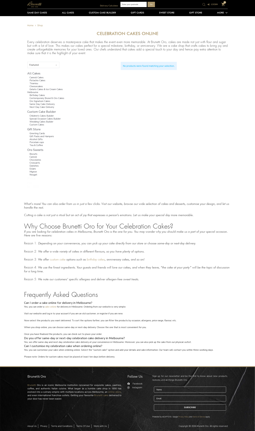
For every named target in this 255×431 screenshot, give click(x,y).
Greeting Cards (37, 133)
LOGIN (214, 4)
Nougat (33, 174)
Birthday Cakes (37, 95)
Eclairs (33, 168)
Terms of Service (199, 417)
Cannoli (33, 156)
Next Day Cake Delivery (42, 107)
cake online (50, 306)
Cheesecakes (36, 86)
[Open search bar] (203, 4)
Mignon (33, 171)
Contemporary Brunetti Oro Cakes (47, 98)
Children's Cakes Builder (42, 115)
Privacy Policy (183, 417)
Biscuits (33, 153)
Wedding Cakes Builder (41, 121)
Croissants (35, 162)
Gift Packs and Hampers (42, 136)
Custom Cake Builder (102, 12)
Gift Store (195, 12)
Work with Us (100, 426)
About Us (32, 426)
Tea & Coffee (36, 145)
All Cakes (68, 12)
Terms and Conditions (61, 426)
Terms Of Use (83, 426)
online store (114, 391)
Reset (36, 186)
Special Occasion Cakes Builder (45, 118)
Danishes (34, 165)
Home (30, 25)
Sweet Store (166, 12)
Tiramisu (34, 83)
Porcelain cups (37, 142)
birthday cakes (96, 259)
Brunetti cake (101, 395)
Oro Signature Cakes (40, 101)
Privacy (43, 426)
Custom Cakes (37, 124)
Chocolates (35, 159)
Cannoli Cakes (37, 77)
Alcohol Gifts (36, 139)
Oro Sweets (35, 150)
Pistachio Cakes (37, 80)
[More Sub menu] (226, 13)
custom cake (58, 259)
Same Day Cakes (37, 12)
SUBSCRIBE (190, 407)
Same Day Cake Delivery (42, 104)
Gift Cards (137, 12)
